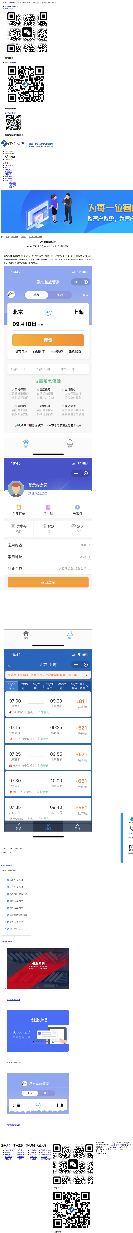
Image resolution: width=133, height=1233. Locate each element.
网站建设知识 (46, 1154)
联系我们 (12, 185)
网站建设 (8, 167)
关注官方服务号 (11, 113)
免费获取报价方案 (11, 6)
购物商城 (20, 1157)
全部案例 (14, 237)
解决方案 (8, 176)
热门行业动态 (46, 1152)
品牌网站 (20, 1152)
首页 (6, 163)
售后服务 (12, 187)
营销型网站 (21, 1154)
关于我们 (8, 180)
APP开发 (8, 174)
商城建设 (8, 172)
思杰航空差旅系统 (35, 237)
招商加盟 (33, 1157)
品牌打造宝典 (46, 1150)
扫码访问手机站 (11, 62)
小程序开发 (9, 165)
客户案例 (8, 178)
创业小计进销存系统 (15, 848)
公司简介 (33, 1152)
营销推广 (8, 170)
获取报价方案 (46, 1159)
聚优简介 (12, 183)
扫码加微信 (9, 9)
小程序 (23, 237)
